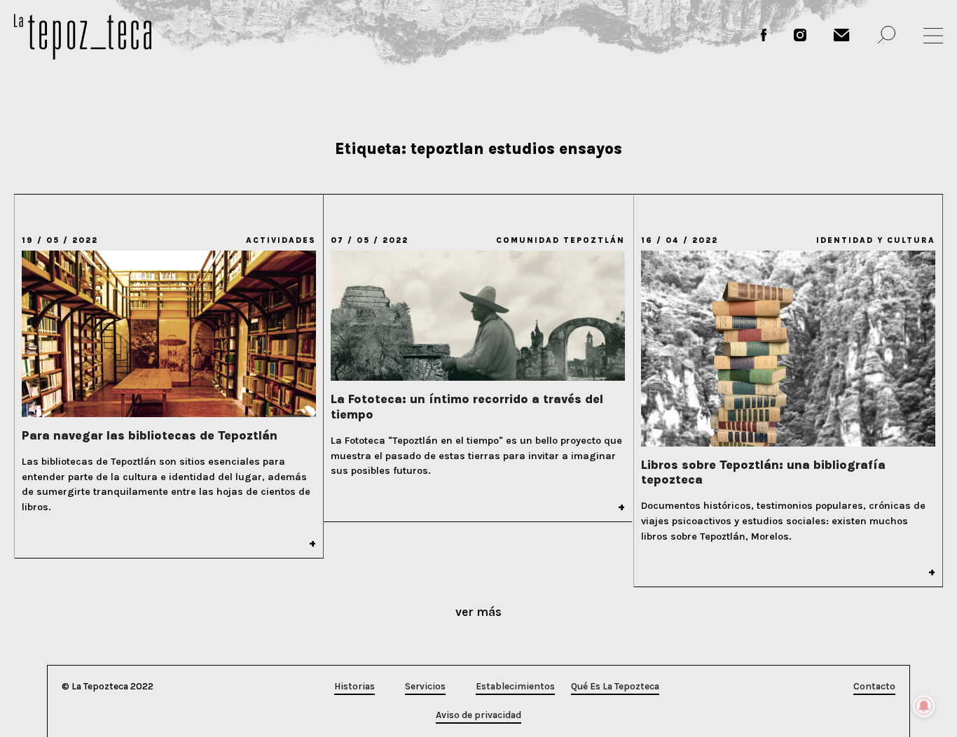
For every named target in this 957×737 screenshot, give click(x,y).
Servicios (425, 686)
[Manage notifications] (924, 706)
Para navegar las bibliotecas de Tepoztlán (149, 435)
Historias (354, 686)
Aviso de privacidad (478, 715)
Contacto (874, 686)
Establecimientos (515, 686)
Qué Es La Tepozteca (615, 686)
